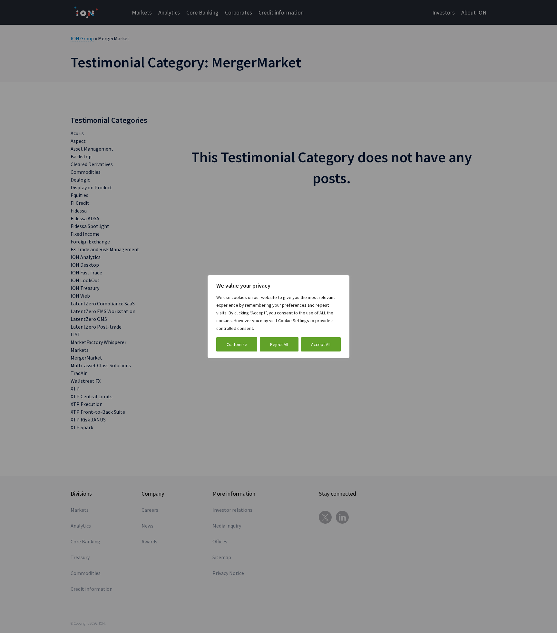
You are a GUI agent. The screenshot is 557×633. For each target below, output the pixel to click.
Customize (237, 344)
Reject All (279, 344)
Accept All (320, 344)
